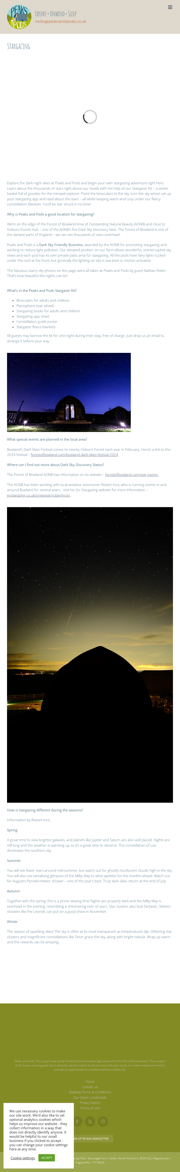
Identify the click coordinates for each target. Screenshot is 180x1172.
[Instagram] (103, 1121)
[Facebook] (77, 1121)
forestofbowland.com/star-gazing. (132, 474)
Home (90, 1081)
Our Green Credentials (90, 1097)
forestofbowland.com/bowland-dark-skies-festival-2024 (74, 454)
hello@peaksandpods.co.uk (60, 22)
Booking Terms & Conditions (90, 1092)
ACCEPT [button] (46, 1158)
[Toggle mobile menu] (170, 7)
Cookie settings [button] (23, 1158)
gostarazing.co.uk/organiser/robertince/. (39, 495)
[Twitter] (90, 1121)
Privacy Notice (90, 1102)
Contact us (90, 1086)
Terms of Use (90, 1108)
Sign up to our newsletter (90, 1138)
